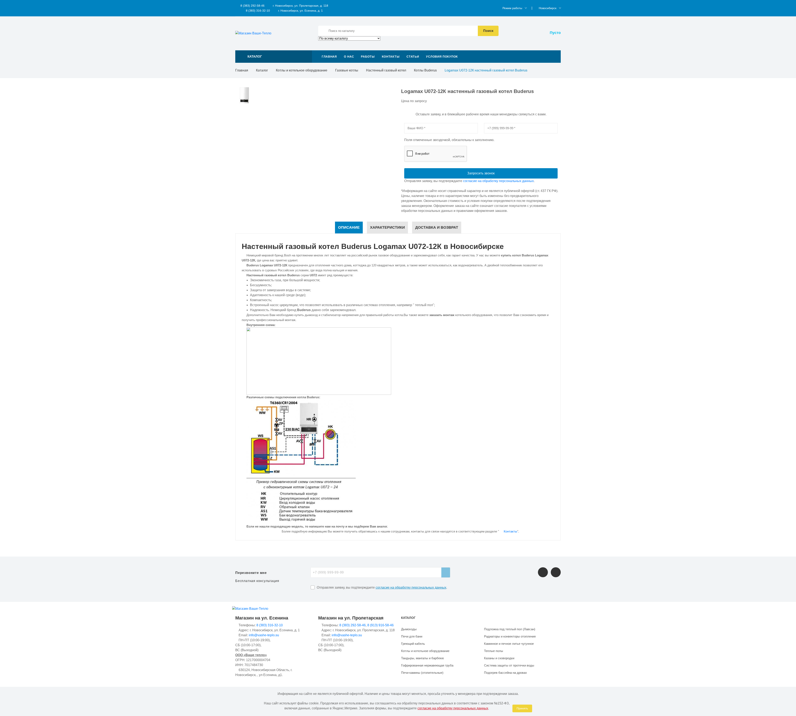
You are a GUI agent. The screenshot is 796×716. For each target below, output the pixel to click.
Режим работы (512, 8)
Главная (329, 56)
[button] (273, 56)
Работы (368, 56)
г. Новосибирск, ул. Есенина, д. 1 (300, 10)
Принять (522, 708)
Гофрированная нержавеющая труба (427, 665)
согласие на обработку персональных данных (498, 181)
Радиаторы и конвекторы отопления (510, 636)
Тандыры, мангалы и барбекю (422, 658)
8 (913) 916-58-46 (380, 625)
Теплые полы (493, 651)
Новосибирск (547, 8)
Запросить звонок (481, 173)
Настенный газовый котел (386, 70)
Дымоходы (409, 629)
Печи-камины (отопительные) (422, 672)
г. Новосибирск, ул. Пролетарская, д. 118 (300, 5)
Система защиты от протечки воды (509, 665)
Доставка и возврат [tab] (436, 227)
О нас (349, 56)
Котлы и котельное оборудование (301, 70)
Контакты (391, 56)
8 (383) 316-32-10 (257, 10)
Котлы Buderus (425, 70)
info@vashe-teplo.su (264, 635)
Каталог (262, 70)
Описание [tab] (349, 227)
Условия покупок (442, 56)
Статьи (412, 56)
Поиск (488, 31)
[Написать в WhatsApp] (556, 572)
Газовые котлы (346, 70)
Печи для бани (411, 636)
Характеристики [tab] (387, 227)
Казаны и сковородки (499, 658)
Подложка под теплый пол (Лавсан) (509, 629)
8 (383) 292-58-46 (252, 5)
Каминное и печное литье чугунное (509, 643)
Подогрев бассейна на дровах (505, 672)
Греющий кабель (413, 643)
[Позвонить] (543, 572)
